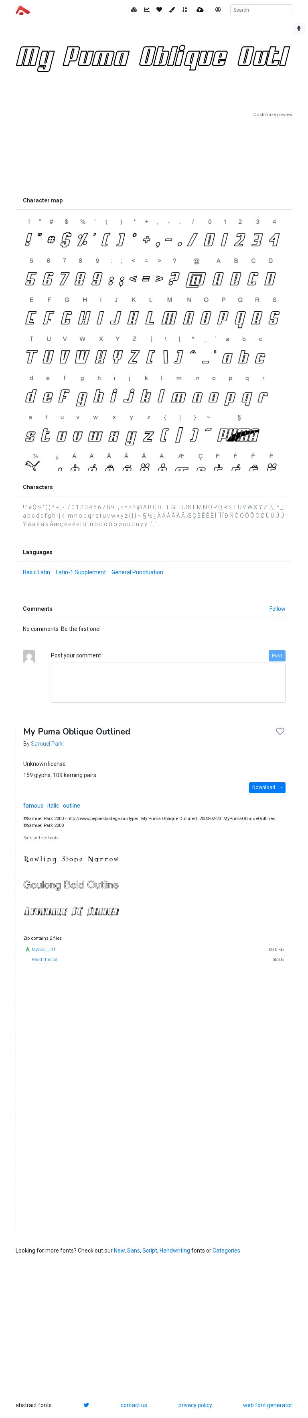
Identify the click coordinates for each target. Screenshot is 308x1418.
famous (33, 805)
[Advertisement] (154, 155)
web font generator (267, 1405)
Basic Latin (36, 572)
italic (53, 805)
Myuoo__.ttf (43, 949)
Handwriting (175, 1250)
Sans (133, 1250)
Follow (278, 609)
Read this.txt (45, 959)
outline (71, 805)
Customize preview (272, 114)
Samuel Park (47, 744)
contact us (134, 1405)
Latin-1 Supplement (81, 572)
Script (149, 1250)
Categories (226, 1250)
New (119, 1250)
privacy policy (195, 1405)
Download (263, 787)
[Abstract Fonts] (23, 9)
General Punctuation (137, 572)
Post (277, 656)
